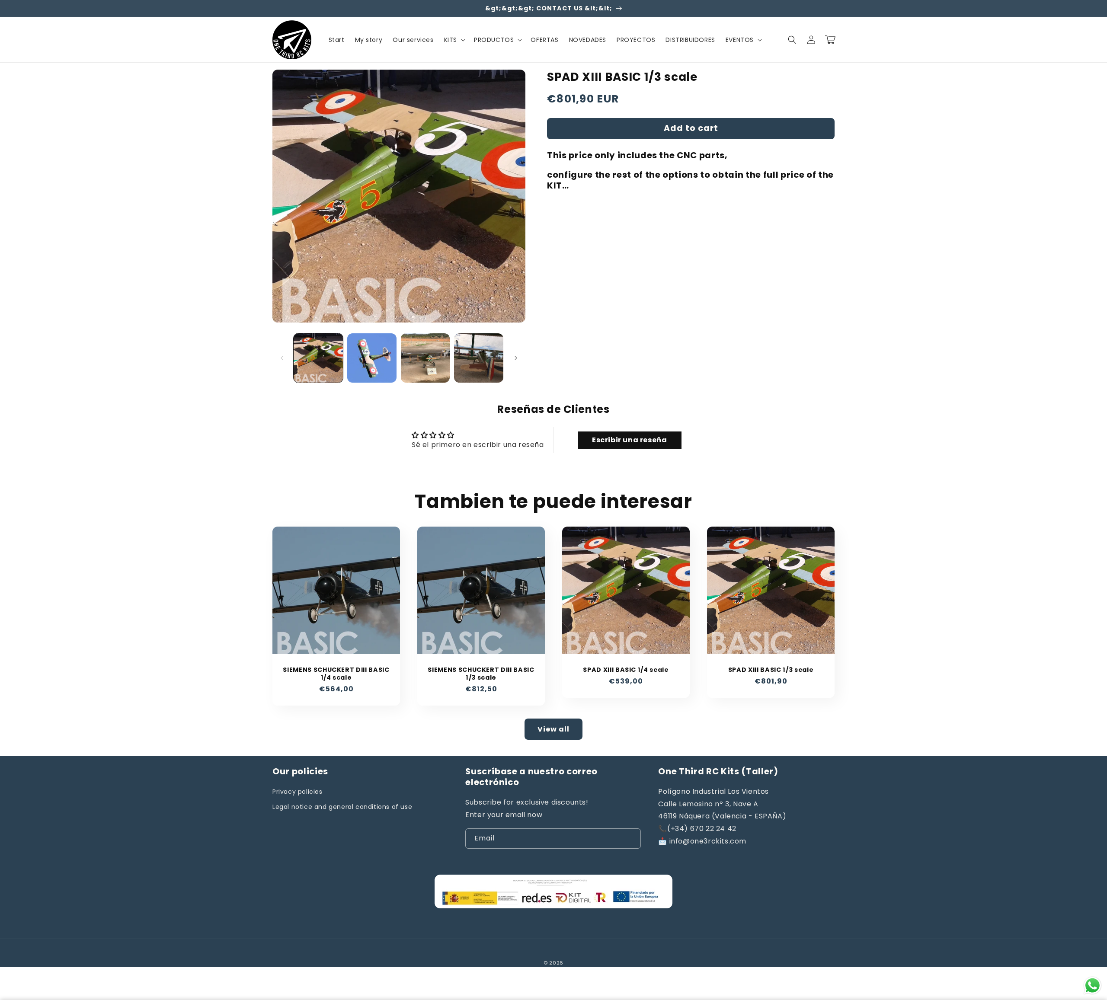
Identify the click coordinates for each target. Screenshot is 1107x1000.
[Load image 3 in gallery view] (425, 358)
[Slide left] (281, 357)
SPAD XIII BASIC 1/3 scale (771, 670)
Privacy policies (297, 791)
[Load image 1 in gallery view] (318, 358)
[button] (454, 40)
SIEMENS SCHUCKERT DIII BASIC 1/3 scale (481, 673)
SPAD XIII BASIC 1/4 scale (626, 670)
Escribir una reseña (629, 440)
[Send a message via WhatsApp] (1092, 985)
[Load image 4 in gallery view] (478, 358)
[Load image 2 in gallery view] (372, 358)
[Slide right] (515, 357)
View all (553, 729)
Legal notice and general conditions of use (342, 806)
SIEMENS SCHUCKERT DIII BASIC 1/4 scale (336, 673)
